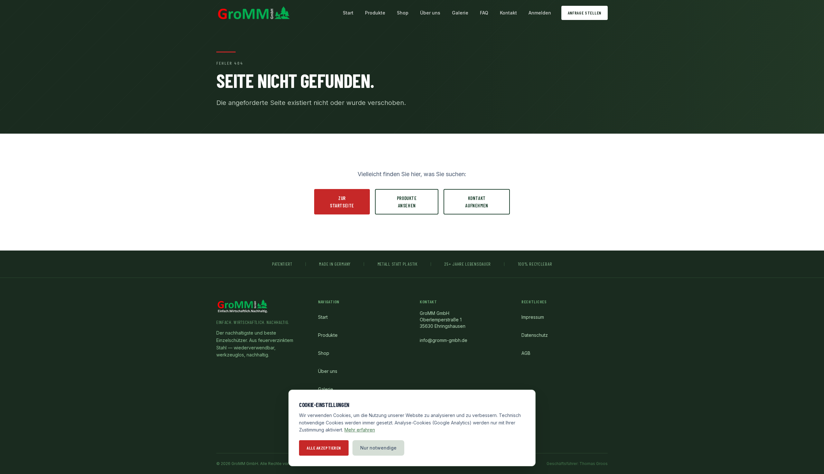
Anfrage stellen (585, 12)
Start (348, 12)
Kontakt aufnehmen (476, 201)
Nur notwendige (378, 447)
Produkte (375, 12)
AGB (525, 353)
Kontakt (508, 12)
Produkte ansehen (407, 201)
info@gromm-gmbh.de (443, 340)
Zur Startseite (342, 201)
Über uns (430, 12)
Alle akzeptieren (324, 447)
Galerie (460, 12)
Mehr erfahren (359, 429)
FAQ (484, 12)
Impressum (532, 317)
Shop (402, 12)
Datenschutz (534, 335)
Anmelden (540, 12)
